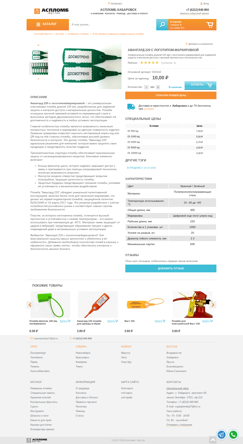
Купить (197, 84)
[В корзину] (209, 25)
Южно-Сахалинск (176, 371)
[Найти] (162, 24)
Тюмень (34, 366)
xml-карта (126, 392)
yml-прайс (127, 397)
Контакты (110, 14)
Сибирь (81, 346)
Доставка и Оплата (87, 397)
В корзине (175, 21)
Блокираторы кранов (42, 429)
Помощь (121, 14)
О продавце (82, 388)
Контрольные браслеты (43, 402)
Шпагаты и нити (39, 415)
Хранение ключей (40, 397)
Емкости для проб (40, 420)
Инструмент (37, 411)
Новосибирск (83, 352)
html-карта (127, 388)
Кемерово (81, 362)
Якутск (170, 362)
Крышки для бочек (41, 424)
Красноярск (82, 357)
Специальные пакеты (42, 392)
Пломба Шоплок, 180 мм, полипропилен (43, 322)
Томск (79, 366)
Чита (124, 357)
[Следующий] (38, 79)
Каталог (60, 34)
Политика (81, 406)
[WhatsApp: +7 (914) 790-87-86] (233, 434)
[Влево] (30, 304)
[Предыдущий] (38, 45)
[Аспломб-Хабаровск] (51, 13)
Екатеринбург (38, 352)
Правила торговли (86, 402)
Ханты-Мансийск (40, 371)
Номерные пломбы (78, 34)
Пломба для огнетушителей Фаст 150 (186, 322)
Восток (171, 346)
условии (149, 108)
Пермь (34, 362)
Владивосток (173, 352)
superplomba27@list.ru (46, 338)
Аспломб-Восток (43, 34)
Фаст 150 (129, 321)
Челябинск (36, 357)
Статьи (80, 415)
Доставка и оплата (137, 14)
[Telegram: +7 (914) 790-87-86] (221, 434)
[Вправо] (212, 304)
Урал (33, 346)
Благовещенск (174, 366)
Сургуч (34, 406)
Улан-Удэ (126, 362)
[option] (86, 65)
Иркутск (125, 352)
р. (183, 28)
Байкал (126, 346)
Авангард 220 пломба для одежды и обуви (89, 322)
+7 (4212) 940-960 (197, 9)
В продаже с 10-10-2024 (141, 168)
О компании (97, 14)
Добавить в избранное (201, 44)
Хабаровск (172, 357)
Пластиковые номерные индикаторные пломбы (118, 34)
